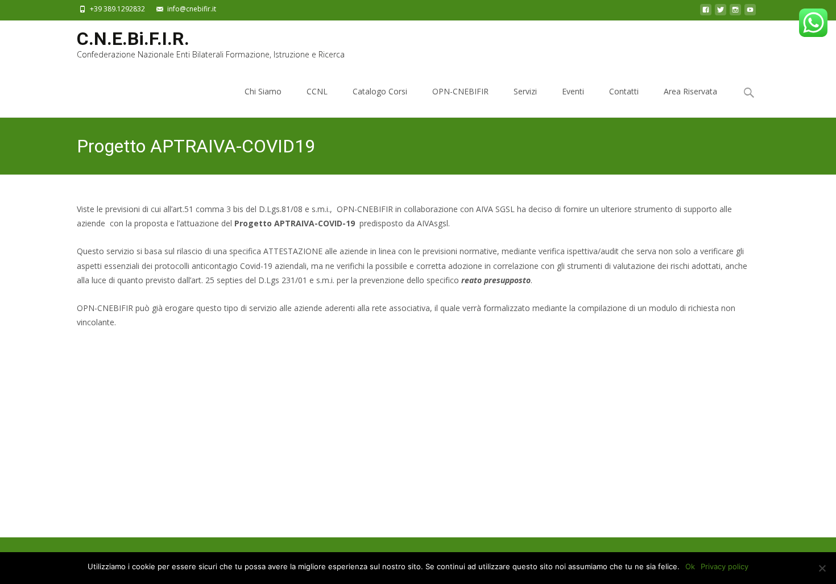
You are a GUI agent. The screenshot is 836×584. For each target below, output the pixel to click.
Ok (690, 566)
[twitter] (720, 12)
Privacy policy (724, 566)
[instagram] (735, 12)
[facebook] (705, 12)
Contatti (624, 91)
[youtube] (750, 12)
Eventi (573, 91)
